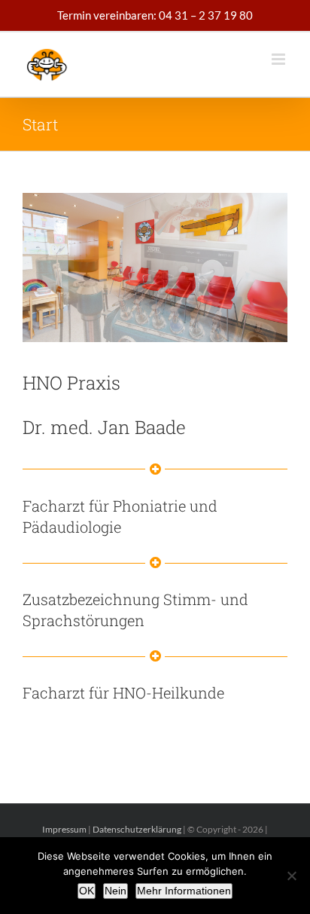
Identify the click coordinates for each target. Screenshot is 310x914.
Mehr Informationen (184, 891)
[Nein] (291, 875)
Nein (115, 891)
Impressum (64, 829)
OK (86, 891)
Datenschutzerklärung (137, 829)
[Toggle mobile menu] (279, 59)
